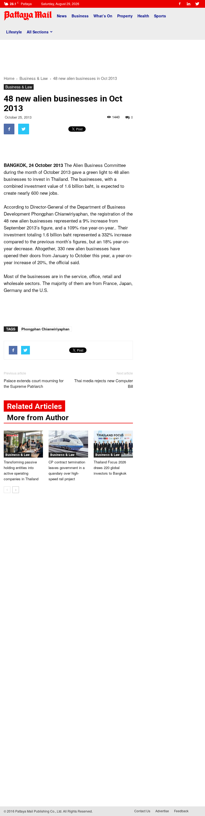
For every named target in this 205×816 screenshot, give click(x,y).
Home (9, 78)
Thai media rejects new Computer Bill (103, 383)
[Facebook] (180, 3)
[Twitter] (197, 3)
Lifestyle (14, 31)
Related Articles (34, 406)
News (62, 15)
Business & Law (18, 86)
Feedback (181, 811)
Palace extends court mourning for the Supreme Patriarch (34, 383)
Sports (160, 15)
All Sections (38, 31)
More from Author (38, 417)
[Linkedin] (188, 3)
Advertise (162, 811)
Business (80, 15)
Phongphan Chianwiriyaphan (45, 328)
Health (143, 15)
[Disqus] (68, 578)
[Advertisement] (102, 56)
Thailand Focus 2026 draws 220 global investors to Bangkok (110, 467)
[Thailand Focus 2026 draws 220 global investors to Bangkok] (113, 444)
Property (125, 15)
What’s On (102, 15)
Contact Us (142, 811)
